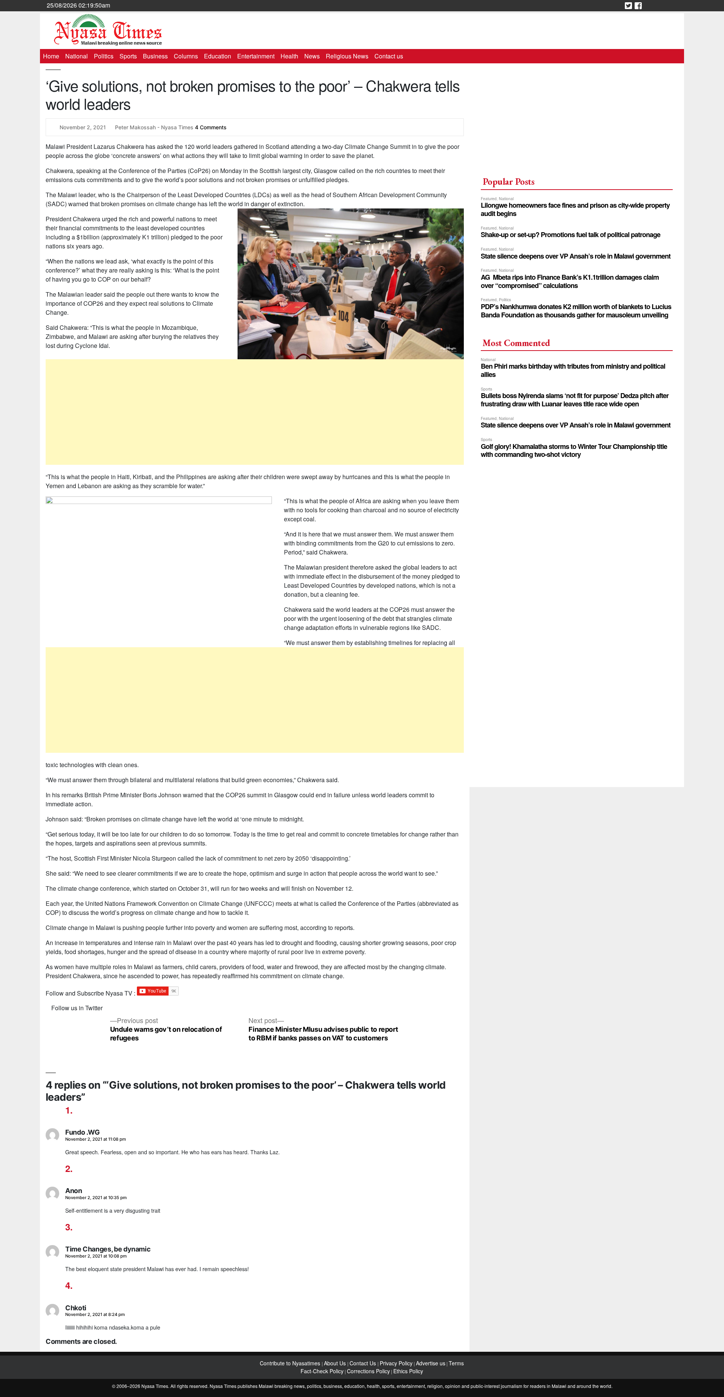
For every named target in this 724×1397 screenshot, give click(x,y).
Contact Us (363, 1363)
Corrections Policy (368, 1371)
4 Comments (211, 127)
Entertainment (256, 56)
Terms (456, 1363)
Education (217, 56)
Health (289, 56)
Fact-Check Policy (322, 1371)
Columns (186, 56)
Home (51, 56)
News (312, 56)
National (76, 56)
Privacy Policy (396, 1363)
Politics (104, 56)
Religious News (347, 56)
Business (155, 56)
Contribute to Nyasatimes (291, 1363)
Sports (128, 56)
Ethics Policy (408, 1371)
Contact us (388, 56)
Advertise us (430, 1363)
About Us (335, 1363)
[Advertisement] (255, 412)
